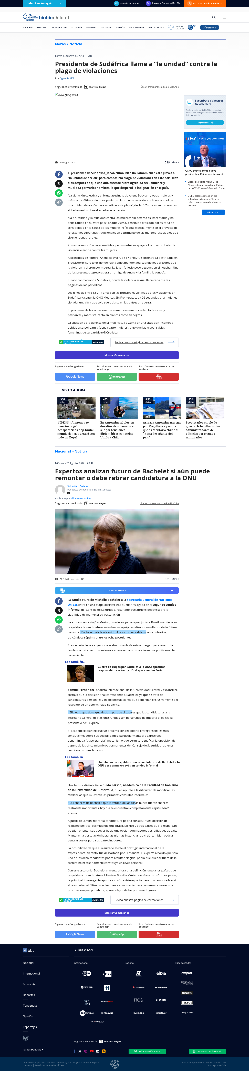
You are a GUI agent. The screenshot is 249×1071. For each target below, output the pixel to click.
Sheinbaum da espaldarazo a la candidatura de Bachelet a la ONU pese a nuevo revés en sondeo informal (139, 763)
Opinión (120, 27)
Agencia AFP (67, 79)
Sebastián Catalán (78, 486)
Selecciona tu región (39, 3)
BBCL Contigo (156, 27)
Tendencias (106, 27)
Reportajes (30, 1027)
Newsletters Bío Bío (130, 3)
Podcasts (28, 27)
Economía (76, 27)
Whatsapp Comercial (149, 1051)
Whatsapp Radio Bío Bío (209, 1051)
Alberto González (81, 498)
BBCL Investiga (136, 27)
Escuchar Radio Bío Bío (206, 3)
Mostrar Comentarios (117, 355)
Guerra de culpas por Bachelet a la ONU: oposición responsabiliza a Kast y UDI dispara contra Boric (131, 668)
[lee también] (81, 673)
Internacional (59, 27)
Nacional (42, 27)
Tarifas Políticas (32, 1049)
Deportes (91, 27)
